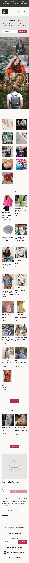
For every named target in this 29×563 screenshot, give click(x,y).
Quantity (4, 489)
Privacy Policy (20, 528)
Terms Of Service (9, 528)
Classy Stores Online (15, 557)
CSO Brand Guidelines (14, 533)
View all (14, 401)
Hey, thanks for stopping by (14, 20)
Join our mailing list (14, 538)
